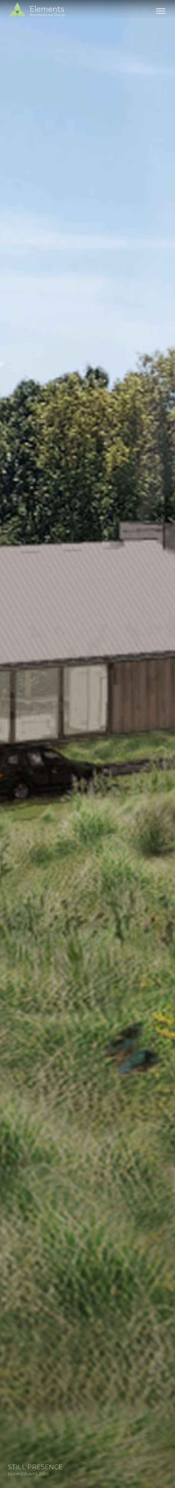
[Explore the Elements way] (17, 16)
